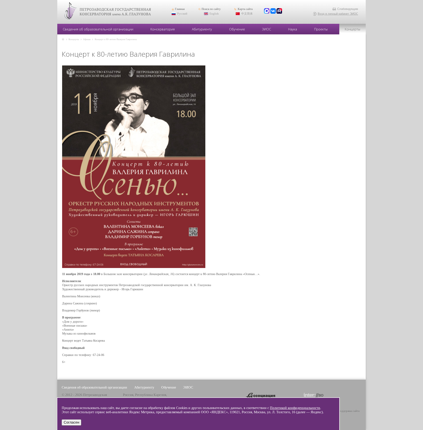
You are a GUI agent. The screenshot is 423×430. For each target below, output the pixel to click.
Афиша (87, 39)
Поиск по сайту (211, 9)
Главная (180, 9)
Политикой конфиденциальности (295, 408)
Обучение (237, 29)
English (214, 13)
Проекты (321, 29)
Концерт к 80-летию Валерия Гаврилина (116, 39)
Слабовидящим (347, 9)
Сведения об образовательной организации (98, 29)
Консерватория (162, 29)
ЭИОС (266, 29)
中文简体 (247, 13)
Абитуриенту (202, 29)
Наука (292, 29)
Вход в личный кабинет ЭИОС (338, 13)
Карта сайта (245, 9)
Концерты (352, 29)
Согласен (71, 422)
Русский (182, 13)
